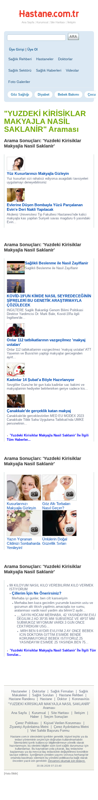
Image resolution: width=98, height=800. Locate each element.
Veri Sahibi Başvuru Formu (49, 730)
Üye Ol (32, 49)
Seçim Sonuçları (56, 717)
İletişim (71, 22)
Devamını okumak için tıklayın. (66, 760)
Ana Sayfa (28, 22)
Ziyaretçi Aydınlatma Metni (29, 727)
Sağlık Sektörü (19, 70)
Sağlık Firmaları (62, 691)
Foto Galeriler (19, 82)
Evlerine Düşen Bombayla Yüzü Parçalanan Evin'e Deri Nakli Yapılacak (45, 207)
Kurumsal (42, 22)
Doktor (62, 699)
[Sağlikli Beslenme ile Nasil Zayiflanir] (16, 273)
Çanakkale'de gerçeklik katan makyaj (39, 411)
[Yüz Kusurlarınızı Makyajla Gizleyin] (16, 169)
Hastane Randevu (22, 699)
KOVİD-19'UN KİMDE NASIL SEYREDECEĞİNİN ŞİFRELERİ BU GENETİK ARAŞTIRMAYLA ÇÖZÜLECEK (49, 300)
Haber (34, 717)
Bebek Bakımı (68, 94)
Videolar (72, 70)
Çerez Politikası (26, 723)
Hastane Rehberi (71, 695)
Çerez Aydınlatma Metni (71, 727)
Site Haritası (57, 22)
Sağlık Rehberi (20, 59)
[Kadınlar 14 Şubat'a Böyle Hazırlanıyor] (16, 375)
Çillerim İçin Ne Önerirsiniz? (36, 593)
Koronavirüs (80, 699)
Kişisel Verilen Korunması (62, 723)
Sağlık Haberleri (48, 70)
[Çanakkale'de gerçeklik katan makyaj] (16, 406)
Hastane (46, 699)
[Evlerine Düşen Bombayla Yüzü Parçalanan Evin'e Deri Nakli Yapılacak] (16, 200)
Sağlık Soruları (43, 695)
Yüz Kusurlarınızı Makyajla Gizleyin (38, 173)
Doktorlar (65, 59)
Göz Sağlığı (20, 94)
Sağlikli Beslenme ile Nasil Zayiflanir (56, 263)
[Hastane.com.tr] (48, 16)
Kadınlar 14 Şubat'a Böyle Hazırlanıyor (40, 379)
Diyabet (43, 94)
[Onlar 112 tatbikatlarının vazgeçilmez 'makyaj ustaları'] (16, 335)
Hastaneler (45, 59)
